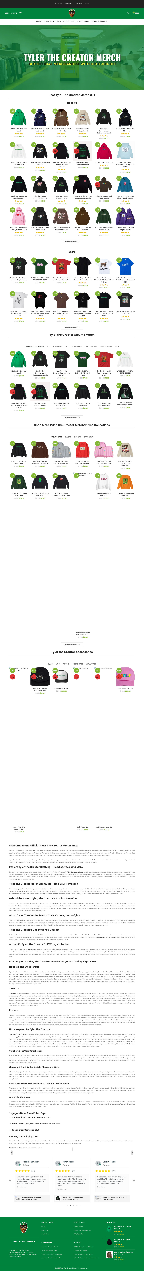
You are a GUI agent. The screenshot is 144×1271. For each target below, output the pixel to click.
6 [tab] (80, 1207)
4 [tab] (74, 1207)
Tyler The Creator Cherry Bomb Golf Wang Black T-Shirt (40, 313)
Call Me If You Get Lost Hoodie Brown (82, 229)
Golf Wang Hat (82, 827)
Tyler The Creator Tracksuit (50, 1258)
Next (134, 1180)
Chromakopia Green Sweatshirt (19, 494)
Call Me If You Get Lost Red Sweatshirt (82, 462)
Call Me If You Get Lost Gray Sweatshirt (61, 462)
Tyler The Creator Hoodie (49, 1247)
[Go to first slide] (132, 1152)
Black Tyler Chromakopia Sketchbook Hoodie (104, 131)
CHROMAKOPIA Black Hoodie (122, 1240)
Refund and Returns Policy (82, 1230)
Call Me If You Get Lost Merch (83, 1247)
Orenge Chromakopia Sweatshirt (125, 494)
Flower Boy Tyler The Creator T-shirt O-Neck (83, 279)
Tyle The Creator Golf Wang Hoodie (104, 197)
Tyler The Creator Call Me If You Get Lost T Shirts (18, 313)
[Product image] (18, 151)
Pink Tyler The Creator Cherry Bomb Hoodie (18, 229)
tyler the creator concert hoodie (82, 163)
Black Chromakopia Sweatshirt (82, 404)
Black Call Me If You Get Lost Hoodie (125, 130)
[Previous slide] (12, 1152)
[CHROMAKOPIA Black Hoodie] (109, 1243)
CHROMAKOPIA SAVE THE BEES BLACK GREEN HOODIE (61, 164)
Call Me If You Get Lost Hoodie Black (40, 229)
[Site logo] (72, 13)
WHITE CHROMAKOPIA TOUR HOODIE (19, 163)
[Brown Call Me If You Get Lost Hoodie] (109, 1256)
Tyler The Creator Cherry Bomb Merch (86, 1258)
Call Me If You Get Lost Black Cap (40, 689)
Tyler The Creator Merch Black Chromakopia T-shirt (104, 313)
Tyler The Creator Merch (23, 884)
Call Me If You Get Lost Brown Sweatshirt (40, 462)
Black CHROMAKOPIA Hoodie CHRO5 (19, 197)
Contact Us (45, 1234)
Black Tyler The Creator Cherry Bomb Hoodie (83, 197)
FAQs (43, 1226)
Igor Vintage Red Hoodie (104, 162)
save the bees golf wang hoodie (40, 163)
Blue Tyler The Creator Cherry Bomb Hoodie (125, 197)
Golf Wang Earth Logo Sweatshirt (40, 494)
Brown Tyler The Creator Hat (19, 828)
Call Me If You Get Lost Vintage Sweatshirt (125, 463)
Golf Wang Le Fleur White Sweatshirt (82, 633)
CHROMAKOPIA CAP (61, 688)
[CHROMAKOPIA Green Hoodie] (109, 1230)
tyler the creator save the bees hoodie (61, 229)
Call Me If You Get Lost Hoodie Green (104, 229)
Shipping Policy (78, 1234)
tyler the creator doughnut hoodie (40, 197)
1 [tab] (64, 1207)
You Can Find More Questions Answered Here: (25, 1148)
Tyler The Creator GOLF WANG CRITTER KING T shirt (61, 313)
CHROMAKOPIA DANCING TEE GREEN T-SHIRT (40, 279)
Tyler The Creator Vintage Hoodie (82, 130)
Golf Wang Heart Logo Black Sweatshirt (61, 494)
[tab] (71, 1149)
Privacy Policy (78, 1226)
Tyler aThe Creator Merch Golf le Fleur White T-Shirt (104, 280)
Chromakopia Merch (80, 1250)
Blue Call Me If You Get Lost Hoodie (40, 130)
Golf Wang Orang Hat (104, 827)
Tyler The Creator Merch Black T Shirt (125, 312)
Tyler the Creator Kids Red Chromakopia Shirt (61, 279)
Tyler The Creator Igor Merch (83, 1254)
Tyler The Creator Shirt (49, 1250)
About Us (44, 1230)
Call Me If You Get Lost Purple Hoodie (125, 229)
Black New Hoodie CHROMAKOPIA (61, 197)
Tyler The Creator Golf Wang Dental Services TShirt (82, 313)
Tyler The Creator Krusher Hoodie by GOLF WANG (125, 164)
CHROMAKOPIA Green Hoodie (19, 130)
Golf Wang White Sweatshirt (103, 494)
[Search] (128, 13)
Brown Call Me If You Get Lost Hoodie (61, 130)
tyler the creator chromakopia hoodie (125, 404)
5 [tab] (77, 1207)
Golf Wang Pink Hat (125, 688)
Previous (10, 1180)
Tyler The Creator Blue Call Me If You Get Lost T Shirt (125, 280)
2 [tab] (67, 1207)
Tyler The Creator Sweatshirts (51, 1254)
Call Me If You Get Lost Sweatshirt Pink (104, 462)
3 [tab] (70, 1207)
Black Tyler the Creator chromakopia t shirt (19, 279)
